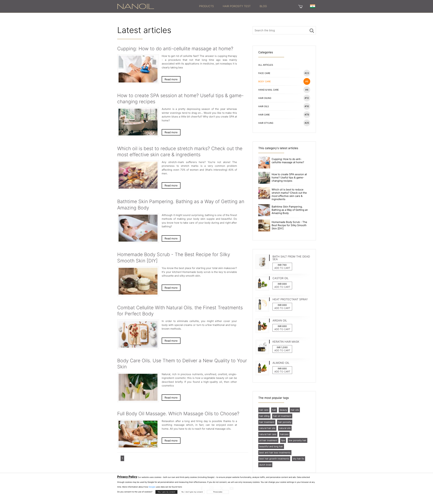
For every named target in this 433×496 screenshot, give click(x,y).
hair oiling (264, 416)
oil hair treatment (268, 440)
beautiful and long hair (271, 446)
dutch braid (265, 464)
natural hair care (267, 434)
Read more (171, 79)
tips (283, 440)
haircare (284, 434)
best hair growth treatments (274, 458)
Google (152, 487)
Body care (283, 81)
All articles (265, 64)
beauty (283, 409)
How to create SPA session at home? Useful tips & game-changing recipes (289, 177)
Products (206, 6)
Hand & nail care (283, 89)
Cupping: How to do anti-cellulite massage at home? (288, 160)
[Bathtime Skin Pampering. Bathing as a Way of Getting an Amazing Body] (264, 210)
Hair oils (283, 106)
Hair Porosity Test (237, 6)
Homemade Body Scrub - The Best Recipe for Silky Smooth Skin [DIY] (289, 225)
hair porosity (284, 422)
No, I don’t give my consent (192, 492)
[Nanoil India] (135, 6)
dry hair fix (298, 458)
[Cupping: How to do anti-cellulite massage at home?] (264, 162)
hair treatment (266, 422)
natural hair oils (267, 428)
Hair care (283, 114)
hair (274, 409)
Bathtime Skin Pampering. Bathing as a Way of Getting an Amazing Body (290, 210)
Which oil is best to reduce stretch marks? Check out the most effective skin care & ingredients (289, 194)
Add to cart (282, 267)
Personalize (217, 492)
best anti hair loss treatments (274, 452)
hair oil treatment (282, 416)
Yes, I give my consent (166, 492)
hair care (263, 409)
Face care (283, 73)
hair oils (295, 409)
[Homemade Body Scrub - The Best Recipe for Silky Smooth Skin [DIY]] (264, 225)
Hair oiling (283, 97)
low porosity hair (297, 440)
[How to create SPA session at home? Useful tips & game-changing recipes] (264, 177)
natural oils (285, 428)
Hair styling (283, 122)
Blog (263, 6)
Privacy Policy (127, 476)
